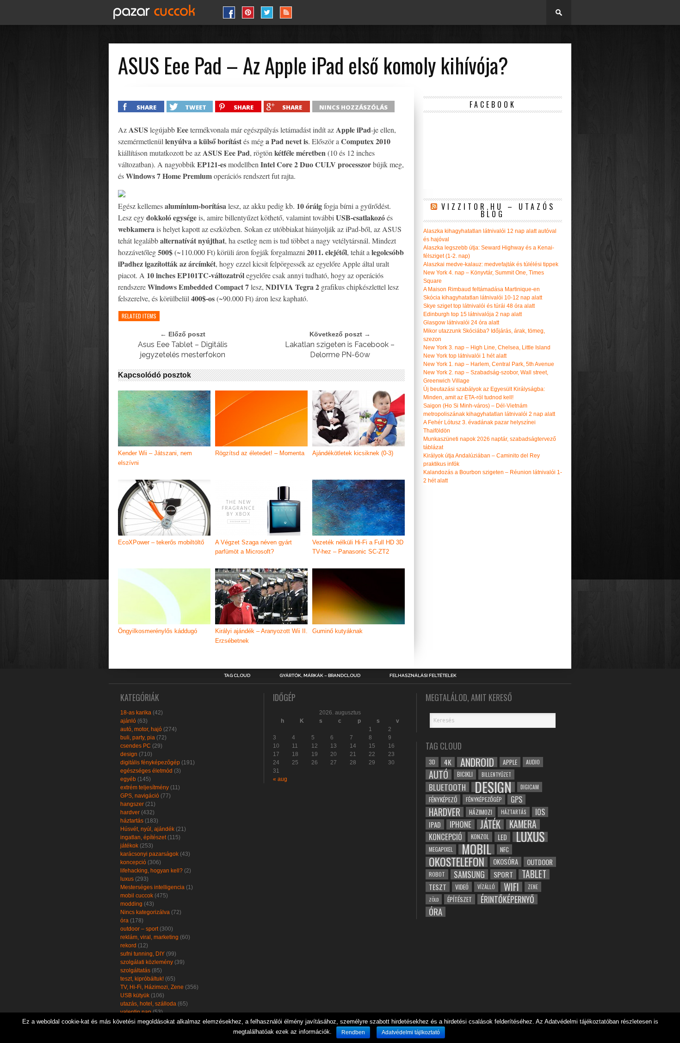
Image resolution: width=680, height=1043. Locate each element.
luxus (127, 879)
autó (438, 774)
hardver (130, 812)
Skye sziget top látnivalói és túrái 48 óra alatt (479, 306)
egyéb (128, 779)
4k (447, 762)
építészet (459, 899)
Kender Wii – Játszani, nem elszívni (155, 458)
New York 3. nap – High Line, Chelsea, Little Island (486, 347)
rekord (128, 945)
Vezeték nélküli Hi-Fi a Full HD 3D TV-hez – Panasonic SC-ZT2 (357, 547)
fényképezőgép (484, 799)
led (502, 837)
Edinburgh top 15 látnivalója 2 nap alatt (472, 314)
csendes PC (135, 746)
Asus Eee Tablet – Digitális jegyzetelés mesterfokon (183, 349)
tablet (534, 874)
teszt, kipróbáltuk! (142, 979)
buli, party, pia (137, 737)
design (128, 754)
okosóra (505, 861)
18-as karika (135, 712)
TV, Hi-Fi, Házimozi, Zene (152, 987)
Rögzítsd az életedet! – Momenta (259, 453)
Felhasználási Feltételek (423, 675)
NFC (504, 849)
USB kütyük (134, 995)
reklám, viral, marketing (149, 937)
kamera (523, 824)
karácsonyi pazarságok (149, 854)
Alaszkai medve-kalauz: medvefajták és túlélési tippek (490, 264)
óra (124, 920)
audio (533, 762)
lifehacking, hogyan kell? (151, 870)
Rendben (353, 1032)
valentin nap (135, 1012)
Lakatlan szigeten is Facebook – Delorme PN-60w (340, 349)
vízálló (486, 887)
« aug (280, 779)
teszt (437, 887)
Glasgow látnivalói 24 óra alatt (461, 322)
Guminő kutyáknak (337, 631)
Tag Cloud (237, 675)
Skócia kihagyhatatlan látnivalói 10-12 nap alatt (482, 297)
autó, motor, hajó (141, 729)
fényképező (443, 799)
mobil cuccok (136, 895)
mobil (476, 849)
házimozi (480, 812)
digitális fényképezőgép (150, 762)
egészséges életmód (146, 771)
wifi (511, 887)
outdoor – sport (139, 929)
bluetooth (447, 787)
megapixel (441, 849)
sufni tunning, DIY (142, 954)
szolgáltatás (135, 970)
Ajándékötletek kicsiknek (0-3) (352, 453)
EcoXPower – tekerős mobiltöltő (161, 542)
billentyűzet (496, 774)
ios (540, 812)
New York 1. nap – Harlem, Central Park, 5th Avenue (488, 364)
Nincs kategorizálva (145, 912)
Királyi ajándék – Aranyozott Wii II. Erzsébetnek (261, 636)
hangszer (132, 804)
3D (432, 762)
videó (462, 886)
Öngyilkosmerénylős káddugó (157, 631)
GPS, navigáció (139, 796)
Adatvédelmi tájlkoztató (411, 1032)
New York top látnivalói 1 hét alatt (465, 356)
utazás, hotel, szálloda (148, 1003)
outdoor (540, 862)
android (477, 762)
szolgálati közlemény (146, 962)
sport (503, 874)
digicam (529, 787)
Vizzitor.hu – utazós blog (498, 210)
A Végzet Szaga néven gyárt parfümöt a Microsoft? (253, 547)
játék (490, 824)
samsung (469, 874)
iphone (460, 824)
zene (533, 887)
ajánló (128, 721)
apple (510, 762)
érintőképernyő (507, 899)
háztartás (131, 820)
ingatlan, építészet (143, 837)
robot (437, 874)
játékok (129, 845)
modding (131, 904)
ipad (435, 824)
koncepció (133, 862)
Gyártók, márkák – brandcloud (319, 675)
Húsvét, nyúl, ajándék (147, 829)
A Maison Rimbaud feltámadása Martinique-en (481, 289)
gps (516, 799)
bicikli (465, 774)
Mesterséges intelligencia (152, 887)
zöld (434, 899)
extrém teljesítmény (144, 787)
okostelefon (456, 862)
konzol (480, 836)
